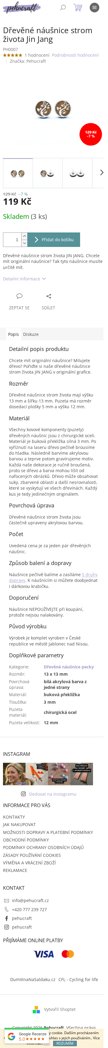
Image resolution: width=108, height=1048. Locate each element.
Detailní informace (21, 279)
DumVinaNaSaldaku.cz (33, 979)
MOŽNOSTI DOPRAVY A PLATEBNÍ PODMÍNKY (48, 832)
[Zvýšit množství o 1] (24, 236)
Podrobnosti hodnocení (75, 55)
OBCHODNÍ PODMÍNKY (26, 840)
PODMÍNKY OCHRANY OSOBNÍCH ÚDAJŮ (43, 847)
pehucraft (22, 918)
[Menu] (94, 8)
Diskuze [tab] (31, 334)
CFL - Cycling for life (78, 979)
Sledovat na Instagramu (52, 794)
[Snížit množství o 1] (24, 243)
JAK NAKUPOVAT (19, 824)
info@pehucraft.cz (30, 900)
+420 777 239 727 (29, 909)
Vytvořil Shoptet (60, 1009)
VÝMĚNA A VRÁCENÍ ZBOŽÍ (29, 863)
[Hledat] (63, 8)
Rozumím (65, 1043)
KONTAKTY (14, 817)
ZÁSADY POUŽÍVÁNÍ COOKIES (32, 855)
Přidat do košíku (58, 239)
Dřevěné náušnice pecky (69, 667)
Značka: (28, 61)
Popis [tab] (13, 334)
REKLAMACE (15, 870)
